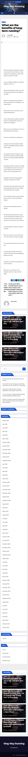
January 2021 (5, 627)
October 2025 (5, 456)
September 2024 (6, 500)
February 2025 (6, 482)
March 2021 (5, 620)
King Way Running (14, 6)
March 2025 (5, 478)
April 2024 (5, 507)
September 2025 (6, 460)
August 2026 (5, 420)
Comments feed (6, 657)
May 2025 (4, 471)
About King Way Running (21, 755)
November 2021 (6, 591)
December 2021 (6, 587)
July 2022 (4, 562)
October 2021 (5, 594)
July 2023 (4, 518)
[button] (25, 13)
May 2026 (4, 431)
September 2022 (6, 554)
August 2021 (5, 602)
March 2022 (5, 576)
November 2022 (6, 547)
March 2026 (5, 438)
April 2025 (5, 475)
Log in (4, 649)
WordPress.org (6, 660)
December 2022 (6, 544)
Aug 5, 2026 (7, 686)
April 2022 (5, 573)
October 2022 (5, 551)
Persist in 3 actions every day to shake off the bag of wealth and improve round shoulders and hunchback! (13, 401)
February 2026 (6, 442)
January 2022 (5, 584)
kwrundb (10, 35)
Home (14, 755)
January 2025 (5, 486)
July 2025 (4, 464)
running (16, 36)
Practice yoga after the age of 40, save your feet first (13, 321)
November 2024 (6, 493)
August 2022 (5, 558)
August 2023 (5, 515)
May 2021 (4, 613)
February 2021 (6, 623)
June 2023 (5, 522)
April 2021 (5, 616)
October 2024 (5, 496)
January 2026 (5, 446)
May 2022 (4, 569)
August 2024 (5, 504)
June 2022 (5, 565)
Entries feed (5, 653)
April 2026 (5, 435)
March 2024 (5, 511)
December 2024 (6, 489)
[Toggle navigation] (14, 13)
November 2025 (6, 453)
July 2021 (4, 605)
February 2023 (6, 536)
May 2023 (4, 525)
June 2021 (5, 609)
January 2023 (5, 540)
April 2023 (5, 529)
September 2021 (6, 598)
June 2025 (5, 467)
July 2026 (4, 424)
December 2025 (6, 449)
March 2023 (5, 533)
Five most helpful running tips (6, 287)
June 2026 (5, 427)
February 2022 (6, 580)
